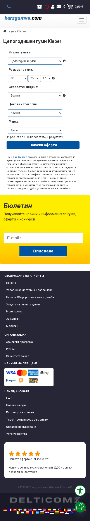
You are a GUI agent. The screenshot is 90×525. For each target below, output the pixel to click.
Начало (11, 282)
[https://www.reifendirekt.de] (5, 510)
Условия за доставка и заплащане (29, 290)
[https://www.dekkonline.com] (30, 510)
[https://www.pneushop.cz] (74, 510)
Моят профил (15, 311)
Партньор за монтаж (20, 412)
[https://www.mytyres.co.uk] (44, 510)
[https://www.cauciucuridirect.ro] (32, 512)
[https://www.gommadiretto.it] (25, 510)
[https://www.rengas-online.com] (69, 510)
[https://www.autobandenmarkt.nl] (40, 510)
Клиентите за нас (17, 356)
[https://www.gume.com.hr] (47, 512)
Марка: (14, 121)
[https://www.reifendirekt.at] (54, 510)
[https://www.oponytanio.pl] (27, 512)
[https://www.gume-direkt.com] (59, 510)
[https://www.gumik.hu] (22, 512)
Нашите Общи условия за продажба (30, 297)
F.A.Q (9, 398)
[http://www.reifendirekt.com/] (71, 512)
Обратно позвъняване (21, 426)
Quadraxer (19, 157)
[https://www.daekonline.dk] (34, 510)
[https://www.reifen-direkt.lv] (62, 512)
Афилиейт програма (19, 342)
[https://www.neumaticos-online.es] (49, 510)
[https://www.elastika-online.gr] (37, 512)
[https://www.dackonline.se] (20, 510)
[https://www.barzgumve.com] (42, 512)
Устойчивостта (16, 433)
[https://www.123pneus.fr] (10, 510)
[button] (80, 490)
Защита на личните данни (23, 304)
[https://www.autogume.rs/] (67, 512)
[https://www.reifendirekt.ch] (15, 510)
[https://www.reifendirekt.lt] (57, 512)
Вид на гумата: (20, 52)
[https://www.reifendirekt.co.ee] (52, 512)
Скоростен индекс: (23, 87)
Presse (10, 349)
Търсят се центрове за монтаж (27, 419)
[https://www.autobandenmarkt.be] (64, 510)
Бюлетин (12, 326)
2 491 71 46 (11, 6)
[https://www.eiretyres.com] (17, 512)
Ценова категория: (23, 104)
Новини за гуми (16, 405)
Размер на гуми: (21, 69)
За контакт (13, 318)
